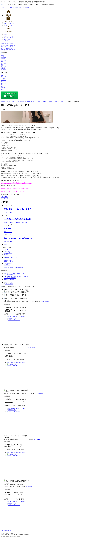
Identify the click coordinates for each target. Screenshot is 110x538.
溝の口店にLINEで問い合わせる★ (10, 194)
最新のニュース (8, 232)
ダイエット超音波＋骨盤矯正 (11, 222)
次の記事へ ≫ (4, 198)
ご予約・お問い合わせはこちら (9, 7)
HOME (5, 34)
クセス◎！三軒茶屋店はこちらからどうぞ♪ (18, 188)
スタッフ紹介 (7, 39)
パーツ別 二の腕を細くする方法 (17, 219)
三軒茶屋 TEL (8, 45)
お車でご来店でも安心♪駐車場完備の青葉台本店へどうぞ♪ (16, 183)
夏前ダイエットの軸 (9, 279)
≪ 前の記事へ (4, 197)
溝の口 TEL (7, 46)
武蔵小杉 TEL (8, 50)
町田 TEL (6, 48)
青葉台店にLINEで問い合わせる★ (10, 185)
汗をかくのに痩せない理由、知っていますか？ (16, 276)
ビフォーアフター (8, 37)
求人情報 (6, 254)
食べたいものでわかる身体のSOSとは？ (20, 238)
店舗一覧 (6, 40)
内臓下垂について (11, 229)
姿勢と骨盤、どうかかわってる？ (17, 209)
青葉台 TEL (7, 43)
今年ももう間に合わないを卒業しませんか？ (16, 273)
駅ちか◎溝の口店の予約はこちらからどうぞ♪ (13, 191)
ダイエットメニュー (9, 36)
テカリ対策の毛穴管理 (10, 278)
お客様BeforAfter (23, 222)
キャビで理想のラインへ (10, 274)
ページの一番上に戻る (7, 530)
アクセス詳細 (45, 301)
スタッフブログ (8, 212)
